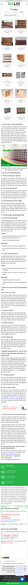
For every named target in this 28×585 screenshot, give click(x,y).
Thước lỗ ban (7, 503)
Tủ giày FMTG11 (7, 65)
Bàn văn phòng (19, 489)
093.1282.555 (4, 516)
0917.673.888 (16, 514)
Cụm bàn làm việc (13, 494)
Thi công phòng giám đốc (10, 496)
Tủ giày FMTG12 (21, 100)
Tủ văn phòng (14, 12)
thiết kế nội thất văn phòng (17, 397)
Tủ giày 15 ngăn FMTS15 (21, 82)
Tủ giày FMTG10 (7, 48)
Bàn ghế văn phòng (9, 489)
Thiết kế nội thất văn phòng (12, 493)
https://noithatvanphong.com (13, 454)
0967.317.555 (15, 583)
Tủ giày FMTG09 (21, 117)
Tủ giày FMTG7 (21, 31)
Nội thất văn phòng (13, 501)
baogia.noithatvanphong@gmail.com (12, 520)
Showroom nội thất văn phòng (9, 487)
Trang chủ (7, 12)
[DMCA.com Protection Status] (5, 557)
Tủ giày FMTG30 (21, 65)
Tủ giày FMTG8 (7, 117)
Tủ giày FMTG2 (7, 100)
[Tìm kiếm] (26, 4)
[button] (2, 4)
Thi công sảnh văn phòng (13, 499)
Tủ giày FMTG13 (21, 48)
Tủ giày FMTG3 (7, 82)
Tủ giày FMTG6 (7, 31)
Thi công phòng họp (12, 498)
